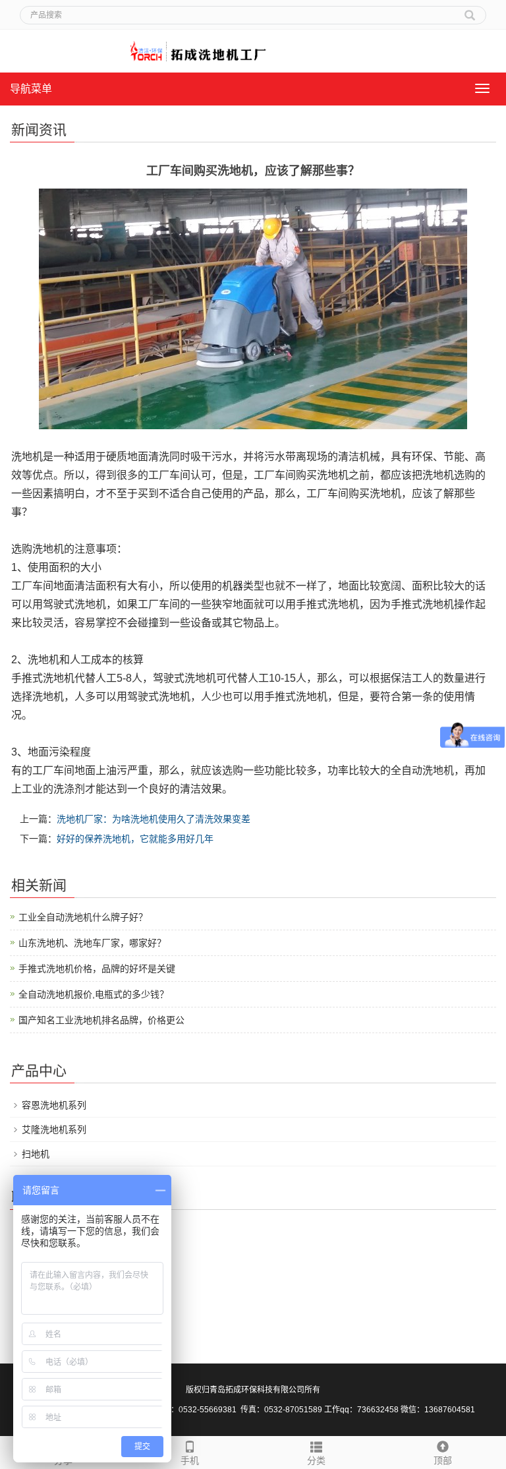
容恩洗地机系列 (54, 1105)
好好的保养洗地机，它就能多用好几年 (135, 838)
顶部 (443, 1460)
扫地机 (35, 1154)
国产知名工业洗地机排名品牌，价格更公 (101, 1020)
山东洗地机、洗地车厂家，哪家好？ (92, 943)
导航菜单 (31, 88)
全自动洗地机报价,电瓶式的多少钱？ (93, 994)
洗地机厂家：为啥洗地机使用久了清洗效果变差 (153, 819)
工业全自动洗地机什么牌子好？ (83, 917)
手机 (190, 1460)
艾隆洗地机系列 (54, 1129)
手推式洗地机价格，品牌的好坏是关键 (96, 968)
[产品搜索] (470, 10)
